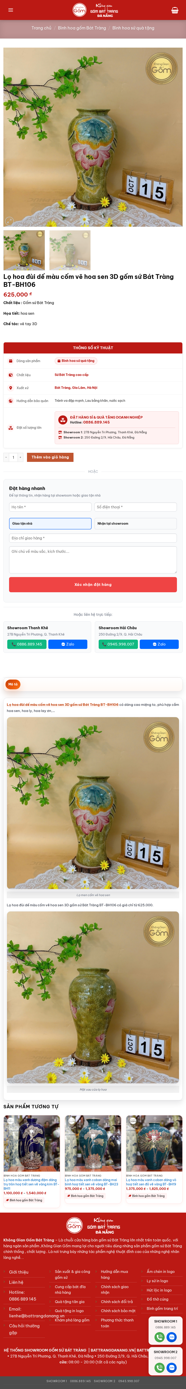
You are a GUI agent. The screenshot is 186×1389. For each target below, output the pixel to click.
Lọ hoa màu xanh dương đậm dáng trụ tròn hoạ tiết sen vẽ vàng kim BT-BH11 (31, 1184)
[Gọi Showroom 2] (159, 1368)
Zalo (70, 644)
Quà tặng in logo (69, 1311)
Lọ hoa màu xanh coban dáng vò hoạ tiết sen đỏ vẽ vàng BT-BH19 (151, 1182)
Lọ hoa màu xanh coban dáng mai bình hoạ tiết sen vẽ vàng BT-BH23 (91, 1182)
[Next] (173, 137)
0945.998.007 (129, 1381)
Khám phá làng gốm (72, 1320)
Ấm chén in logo (161, 1271)
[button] (10, 9)
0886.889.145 (96, 422)
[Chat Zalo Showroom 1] (171, 1337)
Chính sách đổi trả (117, 1301)
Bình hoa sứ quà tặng (133, 28)
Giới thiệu (18, 1272)
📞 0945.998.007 (118, 644)
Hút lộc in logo (159, 1290)
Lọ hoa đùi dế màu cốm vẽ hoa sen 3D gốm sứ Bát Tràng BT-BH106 (63, 704)
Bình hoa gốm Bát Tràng (82, 28)
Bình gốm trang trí (162, 1308)
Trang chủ (41, 28)
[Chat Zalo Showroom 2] (171, 1368)
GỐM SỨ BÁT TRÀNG (68, 1350)
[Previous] (13, 137)
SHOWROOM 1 (56, 1381)
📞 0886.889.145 (27, 644)
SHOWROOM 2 (104, 1381)
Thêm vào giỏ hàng (50, 457)
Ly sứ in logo (157, 1281)
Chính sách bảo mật (118, 1311)
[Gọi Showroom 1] (159, 1337)
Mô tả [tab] (12, 684)
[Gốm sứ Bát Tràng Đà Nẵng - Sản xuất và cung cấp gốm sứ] (95, 10)
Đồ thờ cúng (157, 1299)
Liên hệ (16, 1282)
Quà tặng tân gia (69, 1301)
